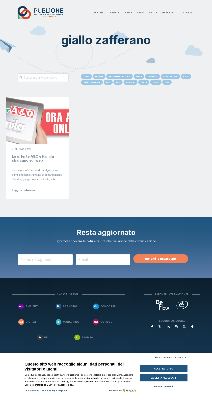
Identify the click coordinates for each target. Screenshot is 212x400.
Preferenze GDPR (163, 386)
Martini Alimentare (91, 82)
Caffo (185, 76)
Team (140, 12)
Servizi (115, 12)
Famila (86, 76)
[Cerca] (20, 77)
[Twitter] (160, 326)
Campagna (152, 76)
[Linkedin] (168, 326)
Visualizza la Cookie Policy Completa (46, 390)
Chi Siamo (99, 12)
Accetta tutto (163, 368)
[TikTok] (192, 326)
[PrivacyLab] (129, 390)
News (128, 12)
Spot (167, 82)
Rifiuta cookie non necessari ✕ (171, 357)
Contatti (185, 12)
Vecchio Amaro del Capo (119, 76)
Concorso (130, 82)
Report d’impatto (161, 12)
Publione (99, 76)
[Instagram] (176, 326)
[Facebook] (152, 326)
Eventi (139, 76)
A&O (108, 82)
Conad (144, 82)
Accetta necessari (163, 377)
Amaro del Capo (170, 76)
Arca (118, 82)
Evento (156, 82)
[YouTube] (184, 326)
